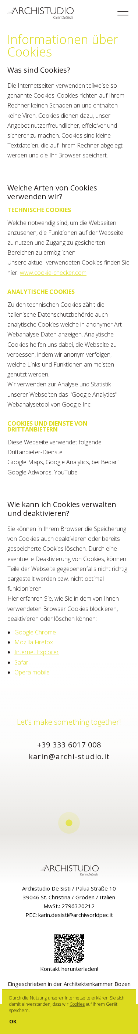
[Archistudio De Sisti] (40, 14)
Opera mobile (32, 672)
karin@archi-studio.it (69, 756)
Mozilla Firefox (33, 642)
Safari (21, 662)
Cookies (77, 1004)
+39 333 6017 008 (69, 745)
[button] (69, 823)
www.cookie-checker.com (53, 273)
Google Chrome (35, 632)
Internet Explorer (36, 652)
